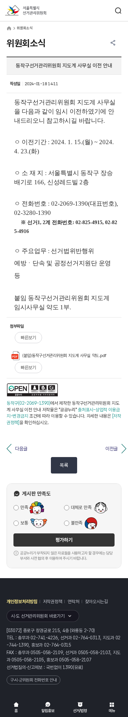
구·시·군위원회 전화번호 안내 (33, 680)
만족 (24, 507)
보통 (24, 522)
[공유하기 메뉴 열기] (113, 43)
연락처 (73, 601)
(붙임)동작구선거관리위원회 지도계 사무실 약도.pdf (64, 355)
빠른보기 (28, 337)
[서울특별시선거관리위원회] (38, 10)
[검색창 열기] (118, 10)
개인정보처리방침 (22, 601)
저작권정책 (52, 601)
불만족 (76, 522)
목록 (64, 465)
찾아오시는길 (96, 601)
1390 (68, 667)
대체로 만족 (81, 507)
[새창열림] (32, 390)
